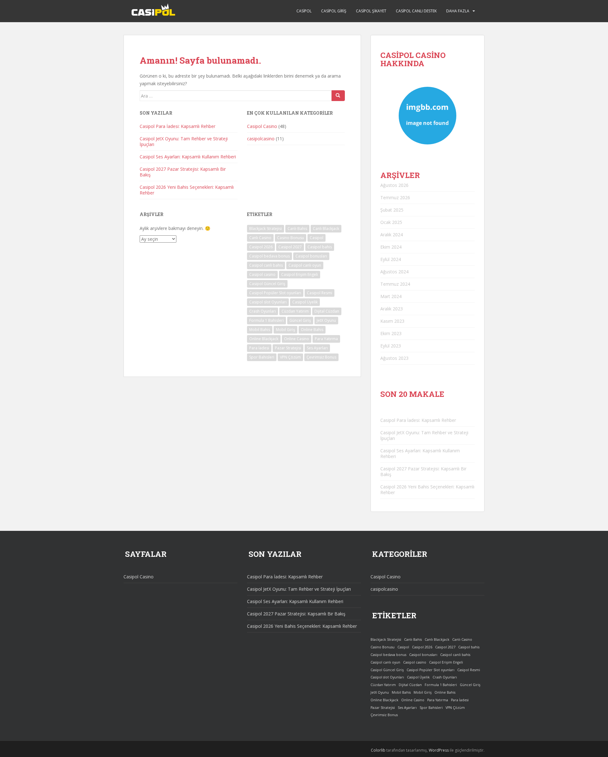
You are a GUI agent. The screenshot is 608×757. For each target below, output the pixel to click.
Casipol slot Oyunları (268, 302)
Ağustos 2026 (394, 185)
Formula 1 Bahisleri (266, 320)
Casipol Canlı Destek (416, 11)
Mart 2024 (391, 296)
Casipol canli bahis (266, 265)
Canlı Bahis (297, 228)
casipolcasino (261, 139)
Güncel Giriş (300, 320)
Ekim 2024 (391, 247)
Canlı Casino (260, 237)
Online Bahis (312, 329)
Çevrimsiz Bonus (321, 357)
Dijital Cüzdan (326, 311)
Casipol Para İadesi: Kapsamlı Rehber (177, 126)
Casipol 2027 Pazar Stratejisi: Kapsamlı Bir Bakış (183, 172)
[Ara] (338, 95)
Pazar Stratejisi (288, 348)
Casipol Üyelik (305, 302)
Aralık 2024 (391, 235)
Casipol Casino (262, 126)
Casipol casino (262, 274)
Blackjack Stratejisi (265, 228)
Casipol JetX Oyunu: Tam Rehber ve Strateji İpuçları (184, 141)
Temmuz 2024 (395, 284)
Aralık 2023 (391, 309)
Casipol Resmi (319, 293)
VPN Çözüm (290, 357)
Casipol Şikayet (371, 11)
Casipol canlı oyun (304, 265)
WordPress (439, 750)
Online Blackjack (263, 338)
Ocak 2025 (391, 222)
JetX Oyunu (326, 320)
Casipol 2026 (261, 247)
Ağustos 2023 (394, 358)
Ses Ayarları (317, 348)
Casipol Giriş (333, 11)
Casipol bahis (319, 247)
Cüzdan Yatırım (295, 311)
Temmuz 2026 (395, 197)
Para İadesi (259, 348)
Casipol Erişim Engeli (299, 274)
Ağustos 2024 (394, 272)
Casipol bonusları (311, 256)
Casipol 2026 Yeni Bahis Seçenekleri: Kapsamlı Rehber (187, 190)
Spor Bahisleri (261, 357)
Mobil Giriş (285, 329)
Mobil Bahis (259, 329)
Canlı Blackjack (326, 228)
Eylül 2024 (390, 259)
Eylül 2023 (390, 346)
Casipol (304, 11)
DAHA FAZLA (457, 11)
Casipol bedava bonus (269, 256)
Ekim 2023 (391, 333)
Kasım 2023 (392, 321)
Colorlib (378, 750)
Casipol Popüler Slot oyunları (275, 293)
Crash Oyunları (262, 311)
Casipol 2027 (290, 247)
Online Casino (296, 338)
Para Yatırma (326, 338)
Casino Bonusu (290, 237)
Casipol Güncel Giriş (267, 283)
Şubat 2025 (391, 210)
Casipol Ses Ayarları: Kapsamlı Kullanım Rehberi (188, 157)
